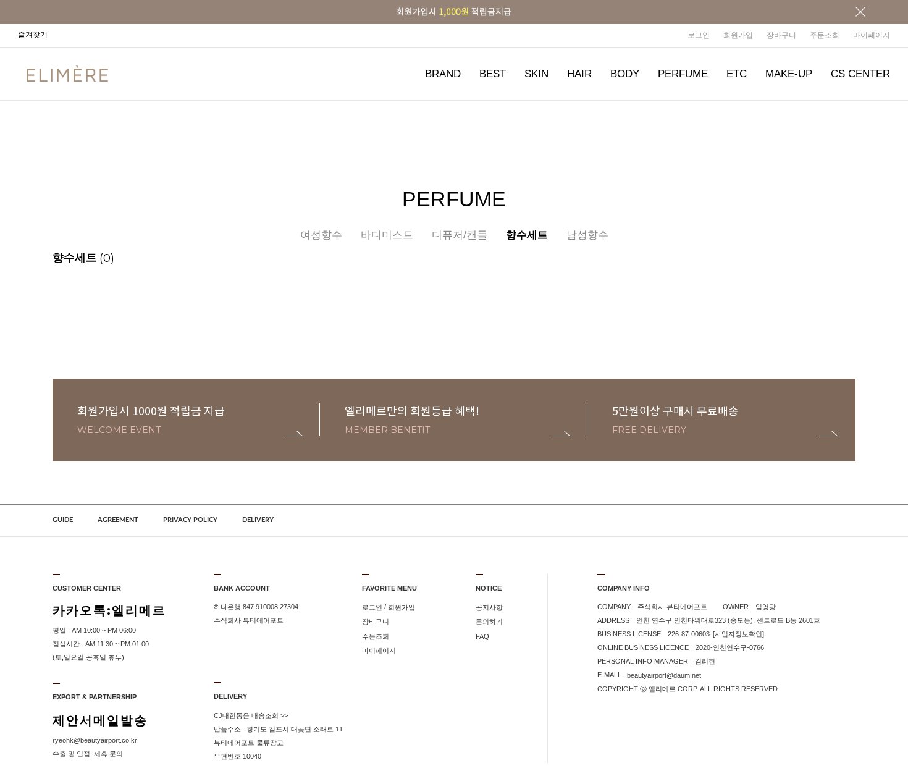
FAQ (482, 636)
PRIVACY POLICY (190, 519)
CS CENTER (860, 74)
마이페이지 (871, 35)
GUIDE (63, 519)
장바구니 (781, 35)
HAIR (579, 74)
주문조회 (824, 35)
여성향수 (321, 235)
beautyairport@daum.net (664, 675)
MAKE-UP (788, 74)
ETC (736, 74)
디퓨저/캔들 (459, 235)
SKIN (536, 74)
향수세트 (527, 235)
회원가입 (738, 35)
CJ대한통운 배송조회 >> (251, 715)
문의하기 (489, 622)
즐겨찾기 (33, 34)
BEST (492, 74)
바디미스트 (387, 235)
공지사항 (489, 607)
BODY (624, 74)
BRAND (443, 74)
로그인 (698, 35)
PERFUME (683, 74)
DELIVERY (258, 519)
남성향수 (587, 235)
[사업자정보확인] (738, 634)
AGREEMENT (118, 519)
